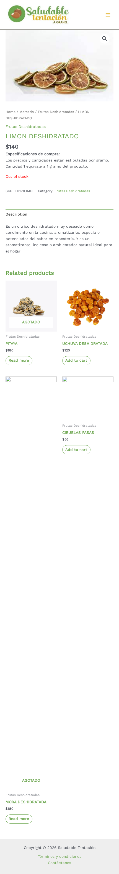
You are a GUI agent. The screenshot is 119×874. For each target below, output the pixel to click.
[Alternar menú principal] (108, 14)
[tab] (59, 214)
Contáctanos (59, 862)
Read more (19, 360)
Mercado (26, 112)
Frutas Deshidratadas (56, 112)
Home (10, 112)
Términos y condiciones (59, 856)
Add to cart (76, 360)
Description (16, 214)
